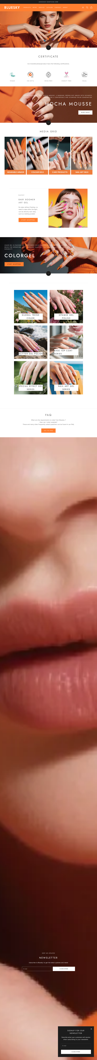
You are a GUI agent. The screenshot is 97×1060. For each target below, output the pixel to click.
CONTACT (58, 7)
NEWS (35, 7)
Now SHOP (85, 112)
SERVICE (42, 7)
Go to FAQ (48, 430)
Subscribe (76, 1052)
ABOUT (65, 7)
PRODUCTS (27, 7)
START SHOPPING (28, 220)
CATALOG (50, 7)
